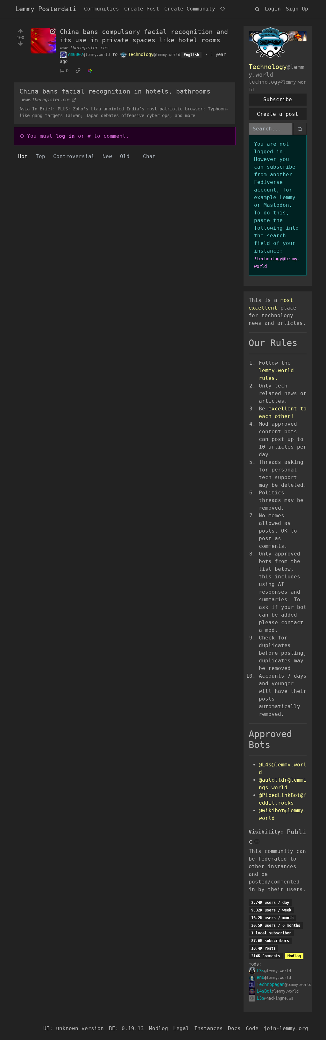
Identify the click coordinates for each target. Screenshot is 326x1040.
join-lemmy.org (286, 1028)
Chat (149, 156)
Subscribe (277, 99)
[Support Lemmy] (222, 9)
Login (273, 9)
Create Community (189, 9)
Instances (208, 1028)
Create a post (277, 114)
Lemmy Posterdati (45, 9)
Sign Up (297, 9)
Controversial (74, 156)
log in (65, 136)
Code (252, 1028)
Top (40, 156)
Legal (181, 1028)
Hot (23, 156)
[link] (78, 71)
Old (125, 156)
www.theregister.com (84, 47)
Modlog (294, 956)
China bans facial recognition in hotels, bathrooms (114, 91)
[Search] (257, 9)
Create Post (141, 9)
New (107, 156)
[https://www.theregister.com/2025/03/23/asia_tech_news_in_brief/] (43, 40)
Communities (101, 9)
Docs (234, 1028)
